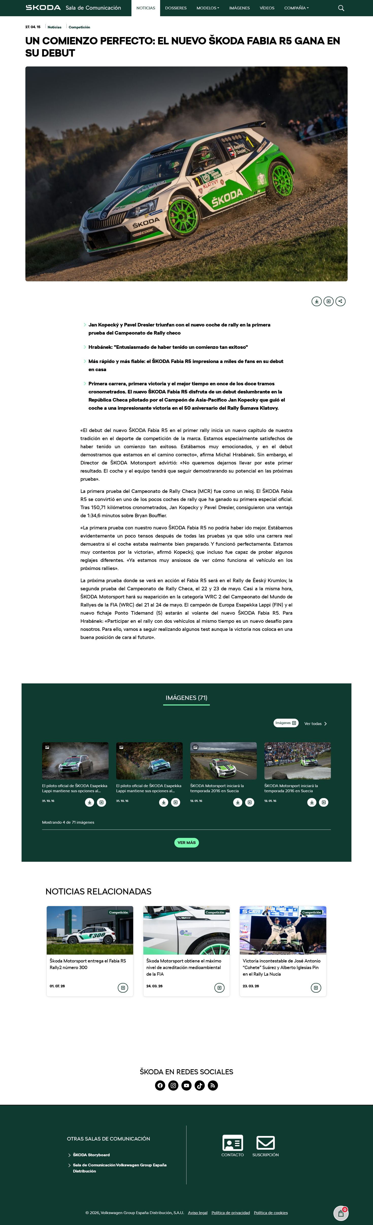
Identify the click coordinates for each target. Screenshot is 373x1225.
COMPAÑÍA (295, 8)
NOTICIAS (146, 8)
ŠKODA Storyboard (91, 1155)
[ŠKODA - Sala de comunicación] (73, 8)
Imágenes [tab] (186, 697)
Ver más (187, 842)
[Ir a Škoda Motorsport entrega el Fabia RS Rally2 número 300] (90, 930)
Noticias (54, 27)
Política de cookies (271, 1212)
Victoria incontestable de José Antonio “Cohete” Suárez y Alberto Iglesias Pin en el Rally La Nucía (281, 967)
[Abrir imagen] (75, 761)
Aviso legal (198, 1212)
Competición (79, 27)
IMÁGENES (239, 8)
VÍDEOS (267, 8)
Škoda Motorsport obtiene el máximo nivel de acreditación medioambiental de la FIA (183, 967)
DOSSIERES (176, 8)
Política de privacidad (231, 1212)
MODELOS (206, 8)
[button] (341, 8)
